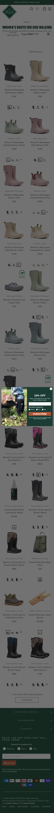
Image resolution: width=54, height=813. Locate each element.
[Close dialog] (51, 389)
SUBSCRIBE (40, 413)
